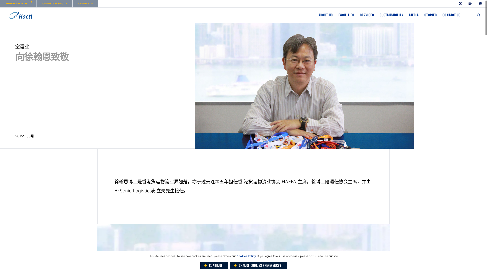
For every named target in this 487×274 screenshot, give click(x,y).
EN (470, 4)
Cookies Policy (246, 256)
